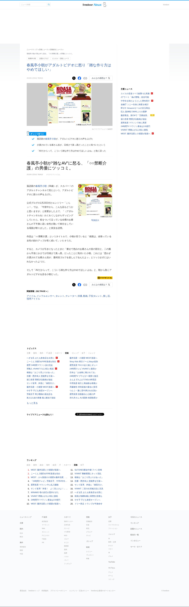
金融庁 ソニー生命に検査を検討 (134, 104)
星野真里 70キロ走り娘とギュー (84, 365)
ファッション (112, 528)
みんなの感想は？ (99, 78)
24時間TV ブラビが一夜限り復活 (84, 376)
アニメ (110, 572)
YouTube (111, 562)
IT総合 (44, 539)
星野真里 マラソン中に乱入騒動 (45, 485)
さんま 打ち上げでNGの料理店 (83, 380)
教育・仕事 (112, 542)
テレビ (88, 535)
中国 (21, 554)
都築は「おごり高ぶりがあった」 (41, 372)
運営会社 (23, 591)
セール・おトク (136, 547)
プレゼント (90, 555)
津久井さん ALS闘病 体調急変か (84, 398)
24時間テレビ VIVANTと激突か (83, 369)
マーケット (46, 525)
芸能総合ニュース (56, 49)
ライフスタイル (113, 525)
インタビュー (135, 541)
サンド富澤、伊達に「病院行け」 (41, 383)
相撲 (65, 553)
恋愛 (109, 521)
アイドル (31, 296)
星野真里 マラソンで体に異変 (134, 123)
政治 (21, 537)
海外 (41, 353)
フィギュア (68, 563)
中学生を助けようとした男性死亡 (135, 101)
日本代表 (67, 525)
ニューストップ (32, 49)
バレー (66, 560)
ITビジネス (45, 535)
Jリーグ (66, 528)
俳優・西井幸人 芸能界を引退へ (40, 376)
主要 (28, 353)
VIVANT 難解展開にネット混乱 (88, 473)
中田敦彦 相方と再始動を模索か (83, 383)
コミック (111, 579)
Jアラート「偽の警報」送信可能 (135, 97)
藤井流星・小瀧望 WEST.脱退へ (40, 387)
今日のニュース (136, 517)
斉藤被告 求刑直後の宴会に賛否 (83, 387)
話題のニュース (136, 529)
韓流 (87, 528)
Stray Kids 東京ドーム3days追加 (84, 361)
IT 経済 (49, 353)
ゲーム (110, 575)
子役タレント (95, 296)
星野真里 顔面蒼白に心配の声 (82, 394)
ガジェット (46, 532)
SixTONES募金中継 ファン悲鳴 (88, 470)
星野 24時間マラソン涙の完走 (40, 365)
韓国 (21, 550)
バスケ (66, 556)
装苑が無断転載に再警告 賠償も (88, 496)
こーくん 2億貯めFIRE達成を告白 (41, 361)
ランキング (134, 523)
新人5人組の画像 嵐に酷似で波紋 (41, 398)
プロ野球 (67, 532)
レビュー (89, 551)
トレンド (91, 353)
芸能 (67, 353)
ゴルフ (66, 539)
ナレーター (71, 296)
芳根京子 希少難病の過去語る (39, 394)
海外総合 (23, 547)
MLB (65, 535)
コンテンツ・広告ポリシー (79, 591)
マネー (110, 549)
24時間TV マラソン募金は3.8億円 (45, 500)
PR (43, 542)
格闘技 (66, 546)
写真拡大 (95, 220)
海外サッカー (68, 521)
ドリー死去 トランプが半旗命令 (88, 504)
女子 (83, 353)
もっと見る (32, 403)
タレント (59, 296)
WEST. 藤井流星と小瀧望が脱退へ (45, 470)
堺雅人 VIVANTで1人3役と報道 (40, 369)
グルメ (110, 556)
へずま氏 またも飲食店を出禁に (40, 358)
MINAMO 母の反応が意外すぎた (45, 492)
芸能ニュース (43, 49)
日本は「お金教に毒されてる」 (83, 372)
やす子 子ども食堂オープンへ (39, 390)
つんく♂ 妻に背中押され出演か (83, 390)
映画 (88, 547)
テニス (66, 542)
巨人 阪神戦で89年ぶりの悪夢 (134, 112)
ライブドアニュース (92, 4)
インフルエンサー (45, 296)
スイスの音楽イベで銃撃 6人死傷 (135, 93)
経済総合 (45, 521)
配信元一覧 (134, 535)
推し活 (106, 296)
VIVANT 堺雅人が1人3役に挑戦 (44, 496)
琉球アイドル (33, 299)
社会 (21, 533)
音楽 (87, 525)
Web (43, 528)
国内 (35, 353)
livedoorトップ (34, 591)
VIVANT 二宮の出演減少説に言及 (89, 489)
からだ (110, 545)
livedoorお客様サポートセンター (103, 591)
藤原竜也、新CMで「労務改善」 (135, 115)
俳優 (80, 296)
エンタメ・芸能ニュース (60, 58)
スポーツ (58, 353)
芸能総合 (89, 521)
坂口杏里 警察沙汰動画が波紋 (39, 380)
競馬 (65, 549)
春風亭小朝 (32, 58)
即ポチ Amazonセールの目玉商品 (135, 108)
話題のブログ (44, 58)
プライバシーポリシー (58, 591)
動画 (85, 296)
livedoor (166, 5)
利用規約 (45, 591)
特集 (87, 558)
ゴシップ (75, 353)
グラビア (89, 532)
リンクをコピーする (85, 78)
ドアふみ (105, 4)
